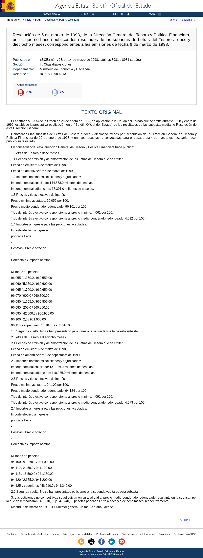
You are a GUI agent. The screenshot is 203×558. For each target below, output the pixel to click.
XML (63, 92)
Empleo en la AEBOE (184, 534)
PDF (29, 92)
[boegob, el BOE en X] (91, 544)
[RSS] (81, 544)
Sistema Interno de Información (138, 534)
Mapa (56, 534)
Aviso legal (68, 534)
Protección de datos (107, 534)
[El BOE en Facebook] (101, 544)
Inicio (28, 19)
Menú (153, 14)
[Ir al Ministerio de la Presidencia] (7, 6)
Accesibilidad (85, 534)
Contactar (12, 534)
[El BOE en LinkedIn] (111, 544)
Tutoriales (164, 534)
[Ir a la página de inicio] (102, 6)
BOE (38, 19)
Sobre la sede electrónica (35, 534)
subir (186, 520)
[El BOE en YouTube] (122, 544)
